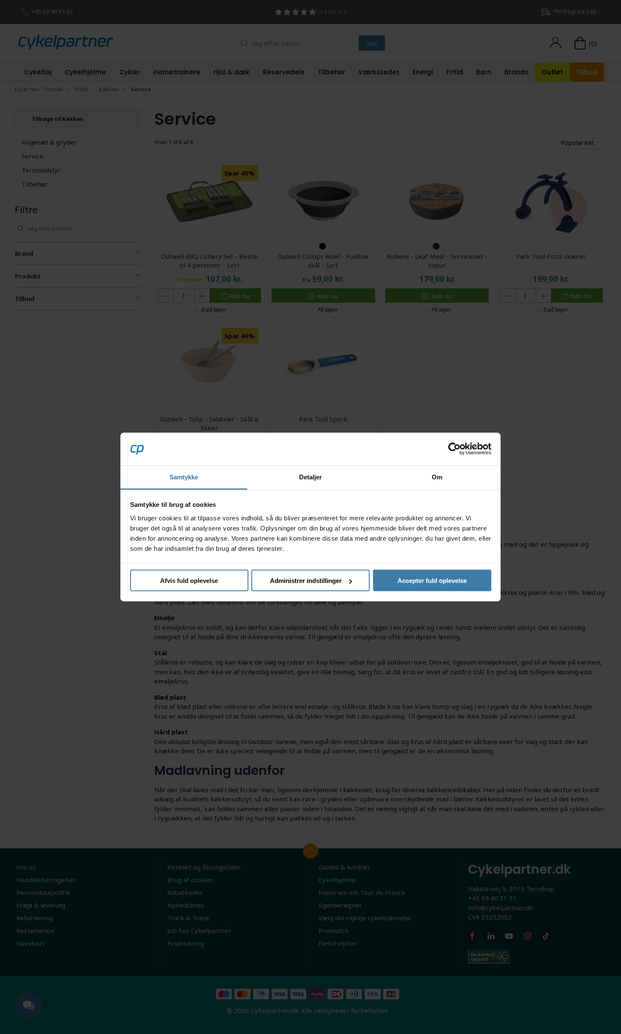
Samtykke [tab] (184, 476)
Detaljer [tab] (310, 476)
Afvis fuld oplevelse (189, 580)
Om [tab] (437, 476)
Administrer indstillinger (306, 580)
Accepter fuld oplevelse (432, 580)
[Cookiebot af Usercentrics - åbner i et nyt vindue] (454, 449)
